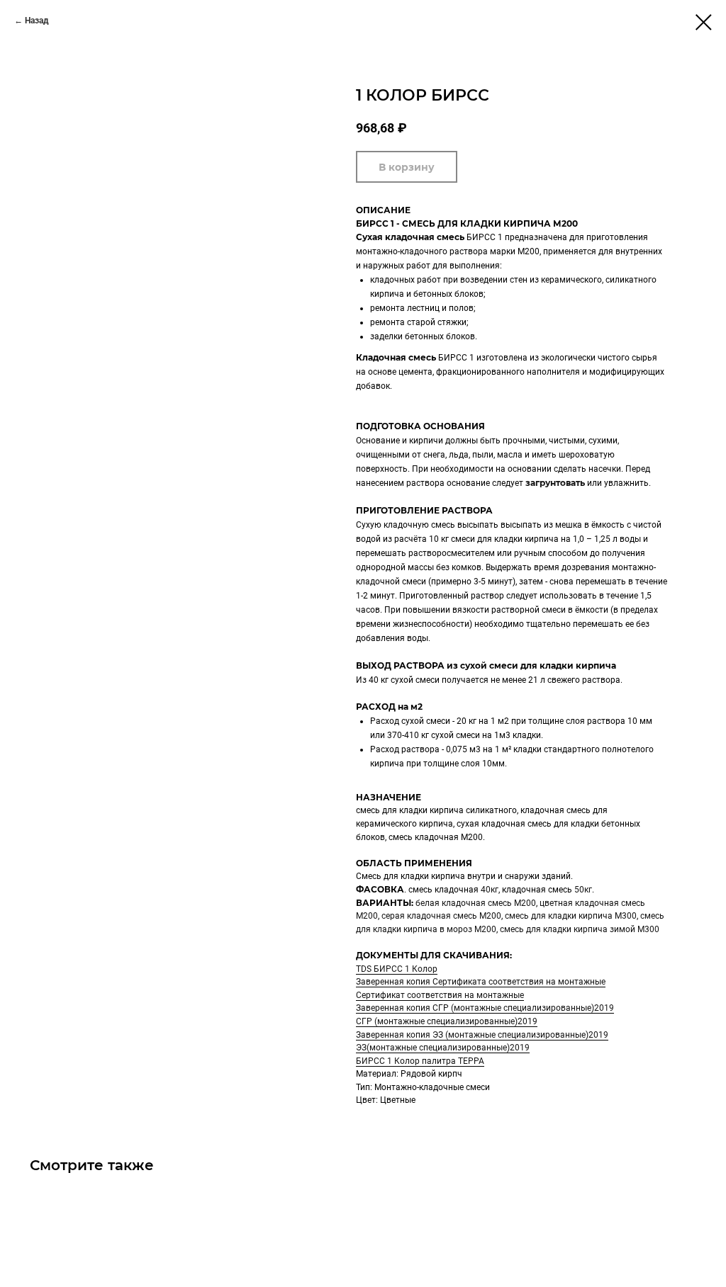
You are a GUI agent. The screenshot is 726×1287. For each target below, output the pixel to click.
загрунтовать (555, 482)
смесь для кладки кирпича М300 (571, 916)
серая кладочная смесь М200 (441, 916)
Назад (37, 20)
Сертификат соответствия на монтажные (440, 995)
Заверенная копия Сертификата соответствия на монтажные (480, 982)
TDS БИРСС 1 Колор (396, 969)
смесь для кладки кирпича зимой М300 (579, 929)
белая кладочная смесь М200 (475, 903)
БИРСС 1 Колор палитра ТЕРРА (420, 1061)
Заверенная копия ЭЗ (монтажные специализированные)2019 (482, 1035)
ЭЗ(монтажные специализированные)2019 (443, 1048)
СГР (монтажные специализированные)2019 (446, 1021)
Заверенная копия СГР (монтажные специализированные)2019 (485, 1008)
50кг (583, 890)
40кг (489, 890)
